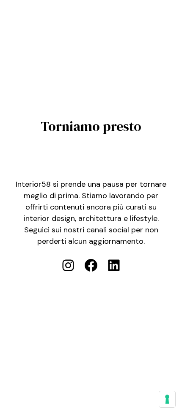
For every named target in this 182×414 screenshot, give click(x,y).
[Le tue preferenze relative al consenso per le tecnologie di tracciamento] (167, 399)
